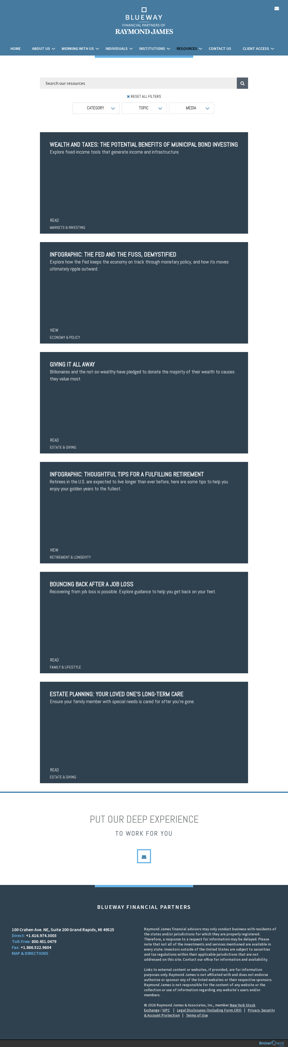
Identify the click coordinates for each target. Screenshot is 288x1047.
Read (54, 220)
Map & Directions (30, 953)
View (54, 330)
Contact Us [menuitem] (220, 48)
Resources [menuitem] (187, 48)
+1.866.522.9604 (36, 947)
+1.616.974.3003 (41, 935)
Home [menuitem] (15, 48)
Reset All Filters (145, 96)
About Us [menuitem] (41, 48)
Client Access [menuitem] (256, 48)
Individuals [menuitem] (116, 48)
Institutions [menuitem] (152, 48)
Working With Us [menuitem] (78, 48)
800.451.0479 (44, 941)
